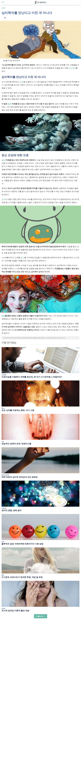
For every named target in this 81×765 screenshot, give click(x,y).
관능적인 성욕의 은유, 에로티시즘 (16, 443)
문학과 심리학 (5, 475)
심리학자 (72, 68)
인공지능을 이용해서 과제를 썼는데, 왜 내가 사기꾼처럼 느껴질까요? (32, 377)
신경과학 (4, 374)
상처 (3, 199)
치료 (3, 316)
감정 (22, 82)
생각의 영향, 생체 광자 (11, 510)
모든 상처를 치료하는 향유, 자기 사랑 (18, 410)
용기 (22, 257)
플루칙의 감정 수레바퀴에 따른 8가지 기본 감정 (22, 544)
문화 (3, 575)
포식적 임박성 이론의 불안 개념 (15, 610)
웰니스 (3, 408)
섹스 (3, 441)
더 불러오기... (40, 616)
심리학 (3, 8)
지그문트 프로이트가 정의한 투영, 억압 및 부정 (22, 577)
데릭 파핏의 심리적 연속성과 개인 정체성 (20, 477)
